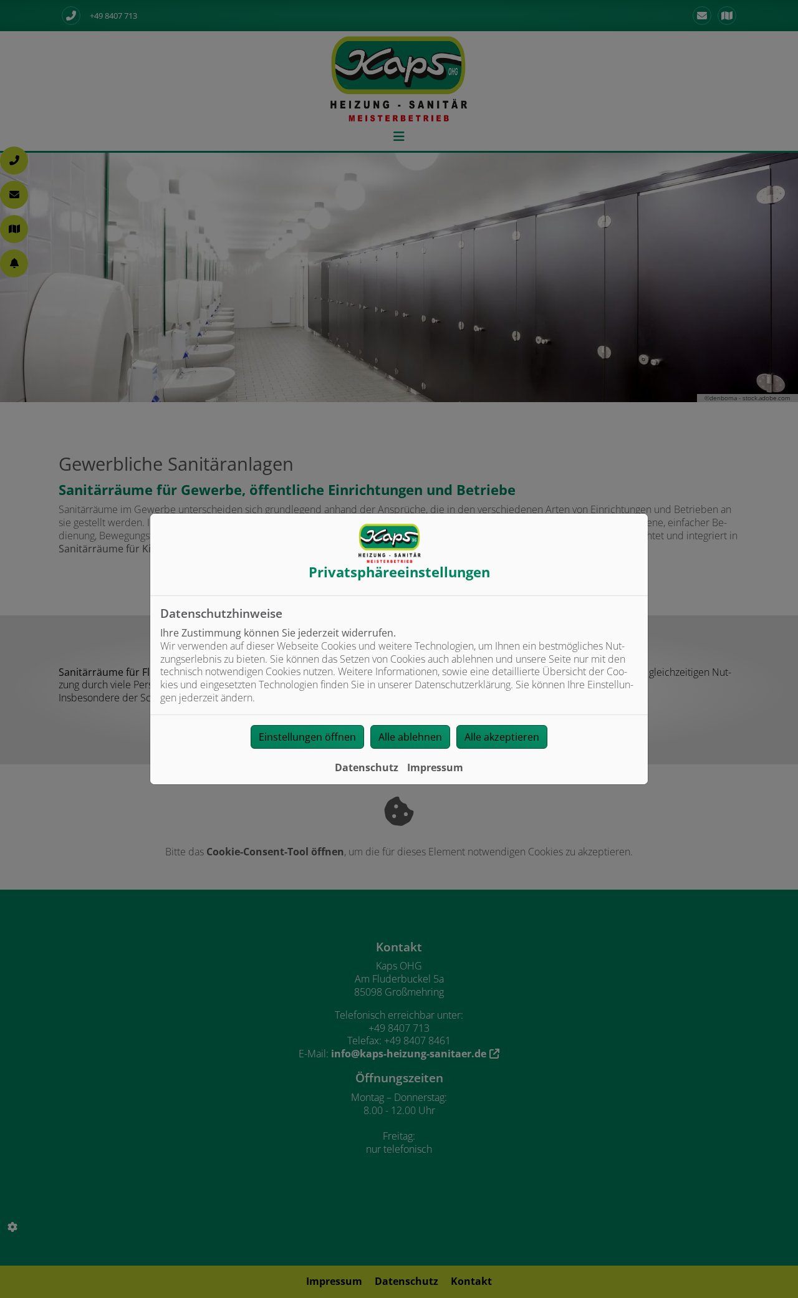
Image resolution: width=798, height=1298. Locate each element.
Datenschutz (366, 767)
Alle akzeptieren (501, 737)
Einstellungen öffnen (307, 737)
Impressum (435, 767)
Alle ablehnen (410, 737)
